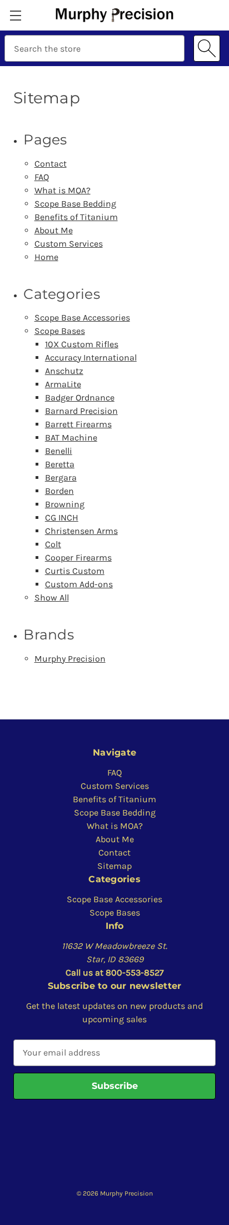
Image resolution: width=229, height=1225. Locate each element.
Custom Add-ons (79, 584)
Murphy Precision (70, 658)
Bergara (61, 477)
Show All (51, 597)
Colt (53, 544)
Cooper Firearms (78, 557)
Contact (50, 163)
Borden (59, 491)
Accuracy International (91, 357)
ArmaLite (63, 384)
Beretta (59, 464)
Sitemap (114, 866)
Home (46, 257)
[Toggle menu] (15, 15)
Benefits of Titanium (76, 217)
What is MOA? (62, 190)
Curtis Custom (74, 571)
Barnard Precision (81, 411)
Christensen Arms (81, 531)
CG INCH (61, 517)
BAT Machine (71, 437)
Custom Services (68, 243)
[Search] (206, 48)
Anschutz (64, 371)
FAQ (41, 177)
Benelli (58, 451)
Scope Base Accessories (82, 317)
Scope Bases (59, 331)
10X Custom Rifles (81, 344)
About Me (53, 230)
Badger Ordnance (79, 397)
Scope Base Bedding (75, 203)
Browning (64, 504)
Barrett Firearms (78, 424)
